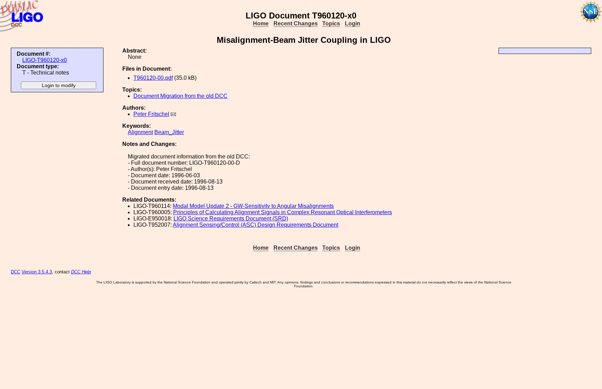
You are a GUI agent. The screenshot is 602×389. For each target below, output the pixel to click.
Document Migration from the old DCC (180, 96)
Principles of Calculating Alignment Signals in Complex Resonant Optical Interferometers (282, 212)
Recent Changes (295, 23)
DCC (15, 271)
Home (261, 23)
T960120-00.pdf (153, 78)
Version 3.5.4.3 (37, 271)
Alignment (140, 132)
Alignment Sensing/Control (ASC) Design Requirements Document (255, 225)
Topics (331, 23)
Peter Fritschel (151, 114)
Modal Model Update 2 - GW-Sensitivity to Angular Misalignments (253, 206)
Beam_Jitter (169, 132)
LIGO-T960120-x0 (44, 60)
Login (352, 23)
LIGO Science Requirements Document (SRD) (230, 218)
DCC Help (81, 271)
